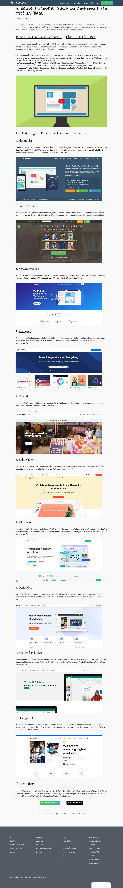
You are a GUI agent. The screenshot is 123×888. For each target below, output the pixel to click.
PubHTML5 (26, 206)
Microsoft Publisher (30, 653)
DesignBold (27, 718)
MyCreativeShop (29, 269)
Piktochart (25, 522)
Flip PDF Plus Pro (81, 37)
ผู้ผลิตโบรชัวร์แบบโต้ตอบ (79, 814)
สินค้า (68, 3)
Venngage (25, 331)
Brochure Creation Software (39, 37)
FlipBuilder (25, 141)
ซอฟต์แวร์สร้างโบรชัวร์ (54, 30)
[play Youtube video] (61, 101)
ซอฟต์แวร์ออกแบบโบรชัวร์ (44, 814)
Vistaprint (24, 396)
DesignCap (25, 588)
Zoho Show (26, 460)
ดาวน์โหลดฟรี (107, 3)
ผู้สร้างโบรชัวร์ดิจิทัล (62, 814)
